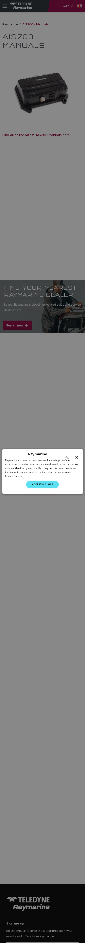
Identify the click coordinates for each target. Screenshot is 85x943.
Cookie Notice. (13, 475)
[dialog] (42, 471)
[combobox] (66, 458)
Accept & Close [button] (42, 484)
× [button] (76, 457)
